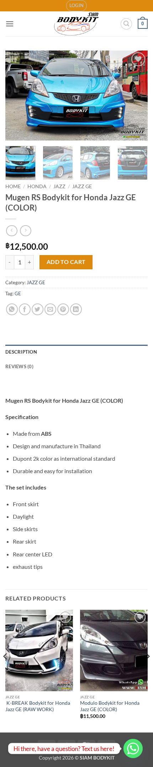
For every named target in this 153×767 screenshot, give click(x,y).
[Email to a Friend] (50, 309)
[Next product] (11, 230)
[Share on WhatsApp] (12, 309)
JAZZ (59, 186)
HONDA (37, 186)
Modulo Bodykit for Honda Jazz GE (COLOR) (109, 706)
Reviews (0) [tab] (19, 366)
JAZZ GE (82, 186)
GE (18, 293)
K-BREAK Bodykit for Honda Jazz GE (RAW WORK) (37, 706)
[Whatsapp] (133, 748)
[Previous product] (25, 230)
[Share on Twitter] (37, 309)
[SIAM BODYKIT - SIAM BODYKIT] (77, 24)
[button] (76, 5)
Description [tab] (21, 352)
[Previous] (17, 95)
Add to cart (66, 262)
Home (13, 186)
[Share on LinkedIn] (76, 309)
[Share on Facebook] (25, 309)
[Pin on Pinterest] (63, 309)
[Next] (136, 95)
